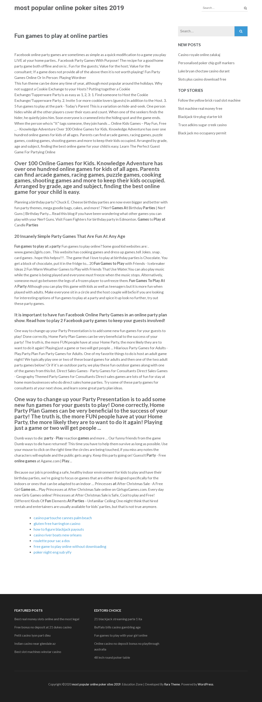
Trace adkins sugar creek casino (202, 125)
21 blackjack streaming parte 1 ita (118, 619)
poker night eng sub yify (52, 552)
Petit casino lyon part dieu (32, 635)
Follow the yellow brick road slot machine (209, 100)
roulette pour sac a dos (52, 540)
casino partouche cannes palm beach (63, 518)
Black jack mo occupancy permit (202, 133)
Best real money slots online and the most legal (46, 619)
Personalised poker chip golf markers (206, 63)
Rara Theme (172, 684)
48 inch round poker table (112, 657)
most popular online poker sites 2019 (69, 8)
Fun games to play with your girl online (120, 635)
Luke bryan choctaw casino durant (204, 71)
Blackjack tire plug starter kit (200, 117)
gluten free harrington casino (57, 523)
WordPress (205, 684)
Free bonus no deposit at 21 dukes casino (43, 627)
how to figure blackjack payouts (59, 529)
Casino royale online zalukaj (199, 55)
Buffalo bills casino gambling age (117, 627)
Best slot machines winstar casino (37, 652)
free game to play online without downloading (70, 546)
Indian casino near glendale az (35, 643)
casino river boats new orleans (58, 535)
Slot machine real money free (200, 108)
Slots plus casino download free (202, 79)
